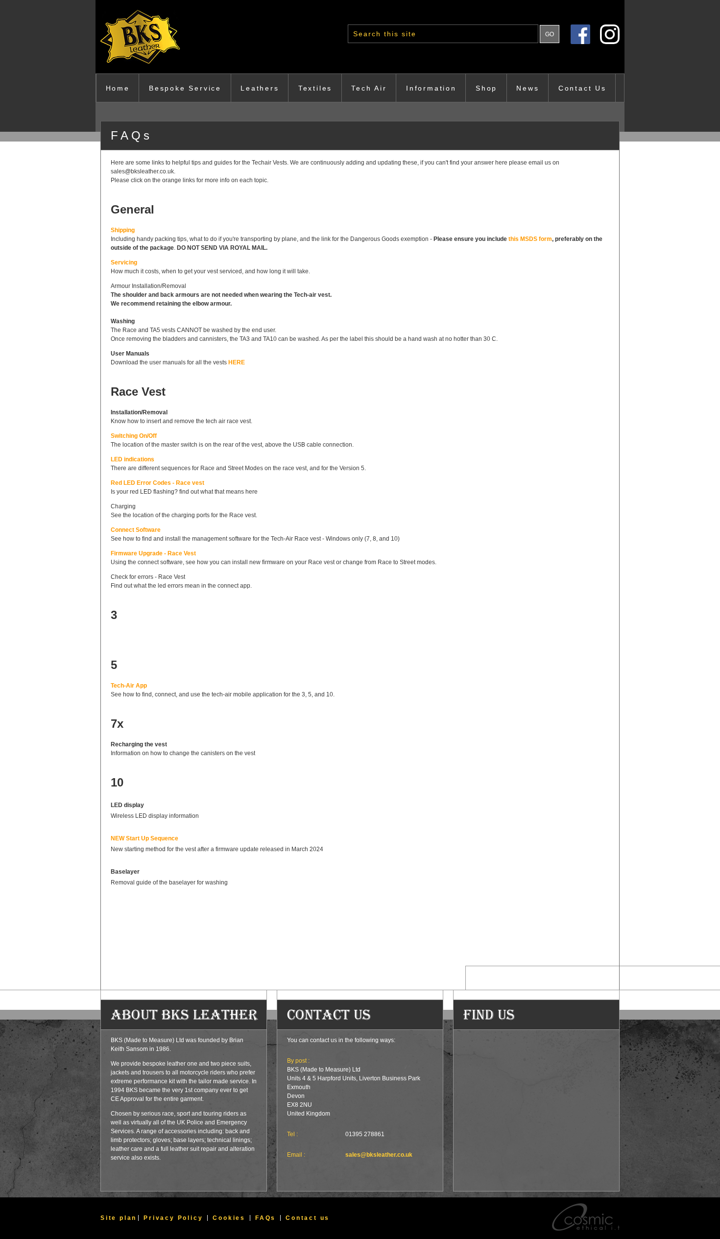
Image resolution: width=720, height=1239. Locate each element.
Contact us (308, 1218)
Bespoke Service (185, 88)
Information (431, 88)
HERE (236, 362)
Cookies (229, 1218)
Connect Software (136, 529)
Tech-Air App (129, 685)
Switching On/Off (134, 435)
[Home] (161, 37)
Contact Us (582, 88)
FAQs (265, 1218)
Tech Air (368, 88)
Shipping (123, 230)
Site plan (118, 1218)
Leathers (259, 88)
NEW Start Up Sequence (144, 838)
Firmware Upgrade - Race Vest (153, 553)
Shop (486, 88)
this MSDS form (530, 239)
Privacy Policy (173, 1218)
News (527, 88)
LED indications (132, 459)
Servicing (124, 262)
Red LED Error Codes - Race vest (157, 482)
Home (118, 88)
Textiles (315, 88)
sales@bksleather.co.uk (378, 1154)
